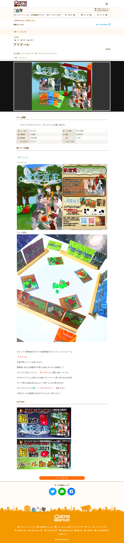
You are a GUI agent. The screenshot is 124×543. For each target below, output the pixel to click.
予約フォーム (22, 157)
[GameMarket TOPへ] (62, 518)
